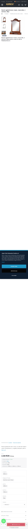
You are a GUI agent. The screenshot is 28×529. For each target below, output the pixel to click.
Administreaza (14, 270)
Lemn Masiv (6, 515)
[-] (2, 524)
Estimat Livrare (6, 519)
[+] (5, 524)
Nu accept (14, 275)
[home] (2, 13)
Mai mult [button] (3, 450)
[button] (4, 17)
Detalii (3, 262)
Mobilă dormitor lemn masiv (16, 13)
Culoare (4, 502)
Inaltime (4, 490)
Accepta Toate (14, 266)
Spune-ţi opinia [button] (17, 442)
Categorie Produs (6, 478)
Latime (4, 484)
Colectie (4, 496)
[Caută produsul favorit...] (22, 5)
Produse (6, 13)
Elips (8, 461)
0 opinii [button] (10, 442)
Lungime (4, 471)
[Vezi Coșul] (25, 5)
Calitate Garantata (7, 511)
